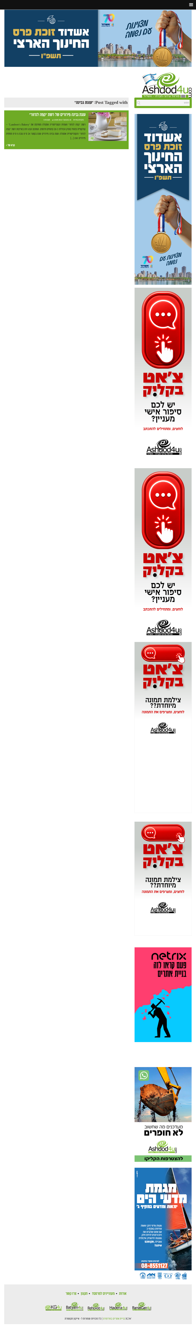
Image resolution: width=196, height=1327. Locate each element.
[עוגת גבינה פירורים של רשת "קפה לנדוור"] (107, 126)
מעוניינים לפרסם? (103, 1293)
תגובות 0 (47, 120)
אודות (123, 1293)
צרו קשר (71, 1293)
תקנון (84, 1293)
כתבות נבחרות (78, 120)
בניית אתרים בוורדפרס (114, 1318)
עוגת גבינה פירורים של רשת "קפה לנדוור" (57, 115)
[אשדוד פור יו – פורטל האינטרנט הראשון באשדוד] (167, 84)
